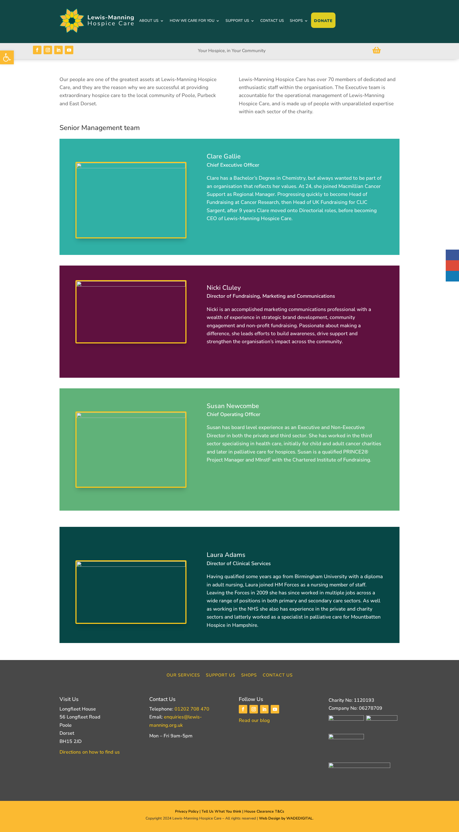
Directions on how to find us (90, 752)
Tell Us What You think (222, 811)
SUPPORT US (237, 20)
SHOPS (296, 20)
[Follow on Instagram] (48, 50)
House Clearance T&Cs (264, 811)
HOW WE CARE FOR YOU (192, 20)
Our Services (183, 675)
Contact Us (278, 675)
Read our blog (254, 720)
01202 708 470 (192, 709)
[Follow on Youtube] (69, 50)
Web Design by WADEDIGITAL (286, 818)
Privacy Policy (186, 811)
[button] (7, 57)
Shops (249, 675)
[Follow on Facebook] (37, 50)
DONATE (323, 20)
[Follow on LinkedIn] (58, 50)
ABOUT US (149, 20)
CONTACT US (272, 20)
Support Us (220, 675)
